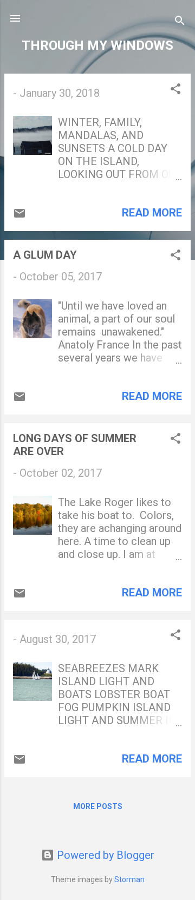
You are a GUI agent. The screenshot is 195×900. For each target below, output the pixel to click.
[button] (175, 90)
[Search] (179, 21)
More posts (97, 806)
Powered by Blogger (104, 855)
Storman (129, 879)
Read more (152, 212)
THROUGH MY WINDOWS (97, 45)
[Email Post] (19, 215)
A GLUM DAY (45, 254)
